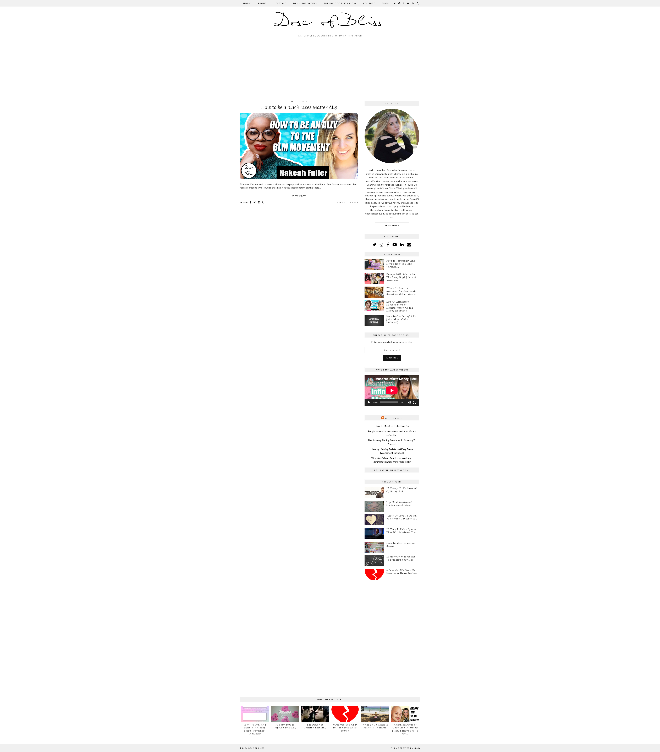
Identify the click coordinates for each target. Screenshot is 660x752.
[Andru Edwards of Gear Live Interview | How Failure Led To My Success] (405, 714)
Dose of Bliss (330, 22)
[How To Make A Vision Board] (374, 547)
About (262, 3)
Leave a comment (347, 202)
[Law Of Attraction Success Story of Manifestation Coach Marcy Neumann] (374, 305)
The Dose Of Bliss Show (340, 3)
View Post (299, 196)
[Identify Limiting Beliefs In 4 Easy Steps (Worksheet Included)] (255, 714)
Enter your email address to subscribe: (391, 342)
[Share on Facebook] (250, 202)
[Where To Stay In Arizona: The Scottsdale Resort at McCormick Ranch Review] (374, 292)
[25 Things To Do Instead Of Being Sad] (374, 492)
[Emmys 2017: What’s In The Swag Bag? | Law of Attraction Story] (374, 278)
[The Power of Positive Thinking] (315, 714)
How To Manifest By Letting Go (392, 426)
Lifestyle (280, 3)
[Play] (369, 402)
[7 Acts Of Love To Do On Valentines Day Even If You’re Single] (374, 519)
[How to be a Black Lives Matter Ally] (299, 178)
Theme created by (405, 748)
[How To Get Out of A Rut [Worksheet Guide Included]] (374, 320)
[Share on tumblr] (263, 202)
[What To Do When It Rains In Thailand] (375, 714)
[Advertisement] (330, 70)
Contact (369, 3)
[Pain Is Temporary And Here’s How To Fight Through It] (374, 264)
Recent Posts (394, 418)
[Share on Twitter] (254, 202)
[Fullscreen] (414, 402)
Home (247, 3)
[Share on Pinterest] (259, 202)
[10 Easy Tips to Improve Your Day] (285, 714)
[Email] (409, 244)
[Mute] (409, 402)
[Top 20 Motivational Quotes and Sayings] (374, 506)
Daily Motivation (305, 3)
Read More (392, 225)
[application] (392, 390)
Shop (385, 3)
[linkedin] (402, 244)
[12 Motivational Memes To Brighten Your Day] (374, 560)
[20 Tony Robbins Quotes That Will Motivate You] (374, 533)
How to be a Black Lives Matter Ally (299, 107)
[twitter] (395, 3)
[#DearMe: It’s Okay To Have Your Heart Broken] (374, 574)
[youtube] (408, 3)
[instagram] (399, 3)
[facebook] (404, 3)
